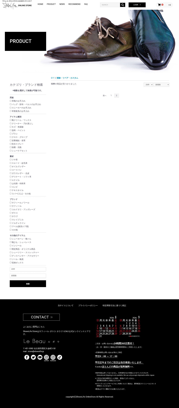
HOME (40, 4)
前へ (104, 96)
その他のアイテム (17, 235)
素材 (12, 156)
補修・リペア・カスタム (67, 78)
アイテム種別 (15, 117)
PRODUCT (51, 4)
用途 (12, 97)
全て (53, 78)
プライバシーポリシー (88, 305)
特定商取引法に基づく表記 (114, 305)
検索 (28, 284)
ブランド (14, 199)
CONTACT (40, 317)
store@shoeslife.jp (36, 351)
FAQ (86, 4)
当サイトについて (65, 305)
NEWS (62, 4)
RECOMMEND (74, 4)
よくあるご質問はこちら (34, 327)
